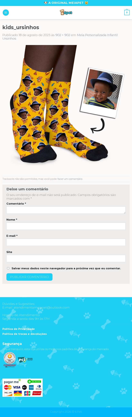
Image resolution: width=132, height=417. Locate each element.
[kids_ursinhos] (66, 108)
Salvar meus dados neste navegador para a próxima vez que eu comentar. (66, 268)
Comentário (16, 203)
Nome (11, 219)
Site (9, 252)
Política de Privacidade (18, 328)
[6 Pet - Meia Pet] (66, 12)
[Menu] (6, 12)
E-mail (12, 235)
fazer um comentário (69, 178)
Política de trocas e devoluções (24, 333)
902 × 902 (62, 35)
